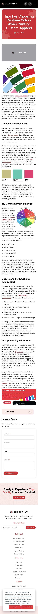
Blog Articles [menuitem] (19, 565)
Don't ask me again (27, 607)
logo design (19, 352)
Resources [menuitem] (19, 568)
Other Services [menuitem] (19, 554)
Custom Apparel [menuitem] (19, 541)
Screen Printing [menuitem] (19, 544)
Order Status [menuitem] (19, 575)
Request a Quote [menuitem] (19, 538)
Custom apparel (13, 135)
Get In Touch (18, 497)
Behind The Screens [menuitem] (19, 572)
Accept (14, 607)
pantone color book (21, 96)
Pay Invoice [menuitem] (19, 578)
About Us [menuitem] (19, 562)
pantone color (6, 383)
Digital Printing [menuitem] (19, 551)
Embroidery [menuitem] (19, 548)
